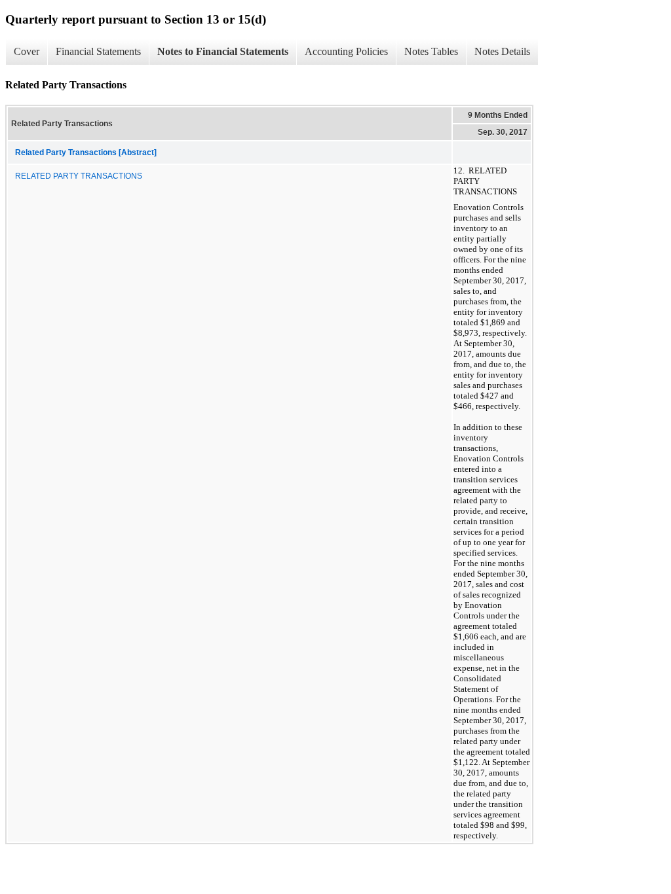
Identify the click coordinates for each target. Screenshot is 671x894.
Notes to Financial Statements (222, 51)
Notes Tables (431, 51)
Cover (26, 51)
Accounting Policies (346, 51)
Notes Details (502, 51)
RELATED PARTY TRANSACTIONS (78, 176)
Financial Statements (98, 51)
